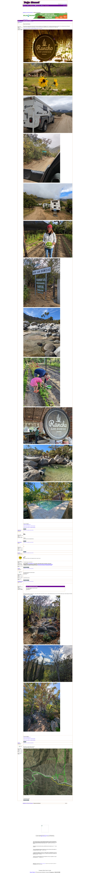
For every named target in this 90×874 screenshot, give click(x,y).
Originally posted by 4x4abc (33, 586)
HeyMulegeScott (20, 21)
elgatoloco (19, 530)
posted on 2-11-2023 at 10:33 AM (28, 21)
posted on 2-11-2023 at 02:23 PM (28, 542)
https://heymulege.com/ (27, 524)
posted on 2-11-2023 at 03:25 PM (28, 568)
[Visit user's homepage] (27, 567)
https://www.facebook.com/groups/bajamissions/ (45, 564)
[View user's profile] (24, 529)
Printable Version (25, 19)
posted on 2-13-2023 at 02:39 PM (28, 581)
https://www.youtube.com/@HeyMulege (29, 527)
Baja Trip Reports (30, 12)
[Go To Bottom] (66, 12)
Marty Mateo (20, 542)
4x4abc (19, 568)
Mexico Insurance (42, 863)
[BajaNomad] (45, 832)
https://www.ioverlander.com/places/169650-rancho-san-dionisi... (33, 28)
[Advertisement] (45, 9)
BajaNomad (25, 12)
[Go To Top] (66, 803)
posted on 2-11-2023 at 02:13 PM (28, 530)
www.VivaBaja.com (31, 563)
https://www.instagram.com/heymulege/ (29, 738)
